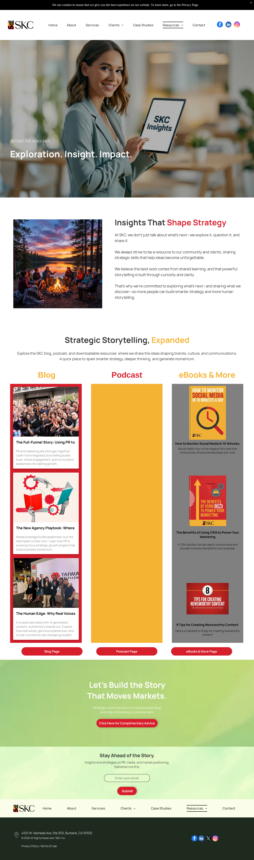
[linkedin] (228, 24)
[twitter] (208, 838)
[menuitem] (52, 25)
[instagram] (237, 24)
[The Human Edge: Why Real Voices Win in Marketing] (46, 583)
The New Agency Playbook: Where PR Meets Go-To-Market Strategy (45, 528)
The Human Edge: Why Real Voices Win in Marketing (45, 613)
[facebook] (220, 24)
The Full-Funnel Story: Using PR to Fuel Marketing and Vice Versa (45, 442)
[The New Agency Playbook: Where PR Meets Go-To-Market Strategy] (46, 497)
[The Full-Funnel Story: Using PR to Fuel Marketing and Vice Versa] (46, 412)
